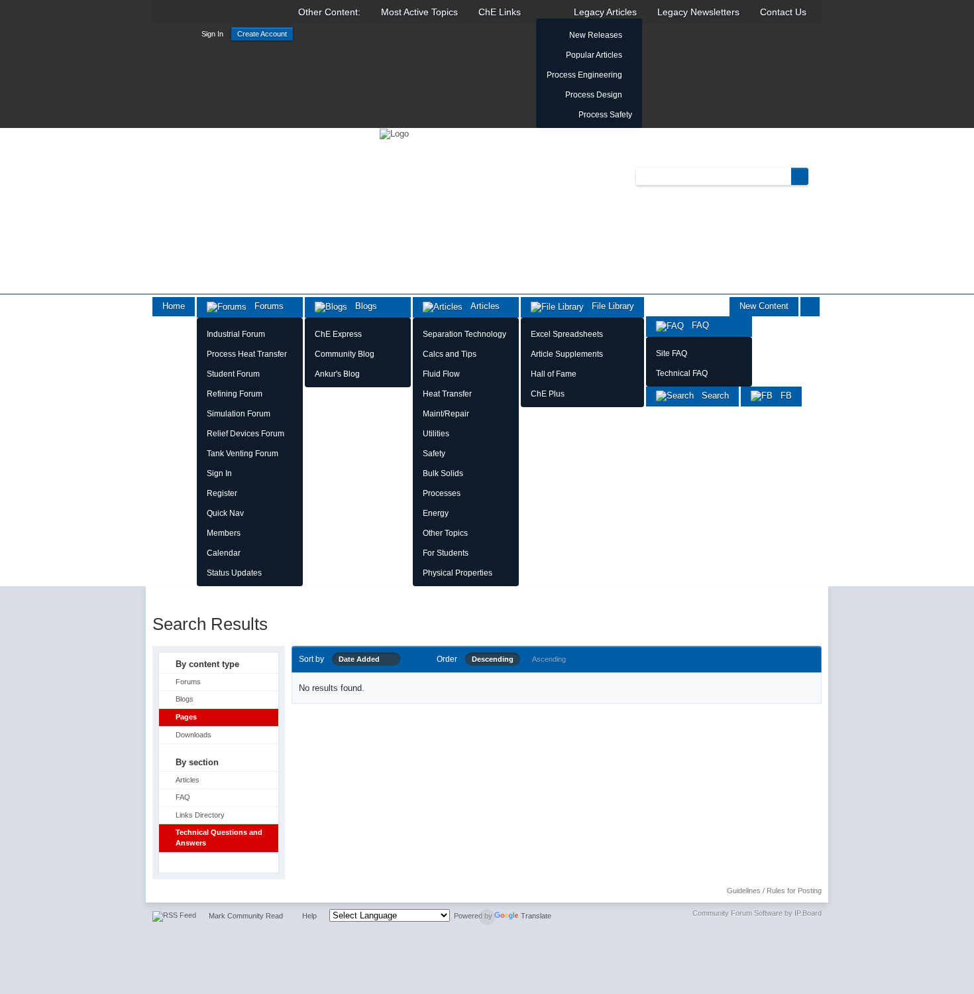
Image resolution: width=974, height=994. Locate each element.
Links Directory (200, 815)
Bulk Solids (443, 473)
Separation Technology (464, 334)
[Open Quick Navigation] (810, 306)
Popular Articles (594, 55)
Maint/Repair (446, 413)
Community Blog (344, 354)
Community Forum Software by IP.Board (757, 913)
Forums (265, 306)
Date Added (362, 659)
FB (782, 396)
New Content (763, 306)
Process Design (593, 94)
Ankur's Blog (337, 374)
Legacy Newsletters (698, 12)
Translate (536, 916)
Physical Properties (457, 573)
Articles (481, 306)
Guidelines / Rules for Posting (774, 891)
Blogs (362, 306)
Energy (436, 513)
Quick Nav (225, 513)
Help (309, 916)
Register (222, 493)
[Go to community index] (394, 133)
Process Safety (605, 114)
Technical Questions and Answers (219, 837)
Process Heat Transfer (247, 354)
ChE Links (499, 12)
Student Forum (233, 374)
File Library (609, 306)
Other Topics (445, 533)
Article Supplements (567, 354)
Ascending (549, 659)
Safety (434, 453)
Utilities (436, 433)
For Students (445, 553)
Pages (186, 717)
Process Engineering (584, 75)
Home (173, 306)
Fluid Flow (441, 374)
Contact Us (783, 12)
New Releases (595, 35)
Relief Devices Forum (245, 433)
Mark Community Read (246, 916)
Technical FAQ (682, 373)
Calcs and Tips (449, 354)
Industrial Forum (236, 334)
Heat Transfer (447, 394)
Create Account (262, 34)
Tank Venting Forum (242, 453)
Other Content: (329, 12)
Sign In (212, 34)
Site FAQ (671, 353)
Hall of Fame (553, 374)
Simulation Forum (238, 413)
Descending (493, 659)
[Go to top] (487, 917)
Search (711, 396)
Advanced (816, 175)
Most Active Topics (419, 12)
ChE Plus (548, 394)
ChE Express (338, 334)
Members (224, 533)
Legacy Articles (605, 12)
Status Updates (234, 573)
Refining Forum (234, 394)
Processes (441, 493)
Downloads (193, 735)
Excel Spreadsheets (567, 334)
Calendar (224, 553)
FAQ (696, 325)
